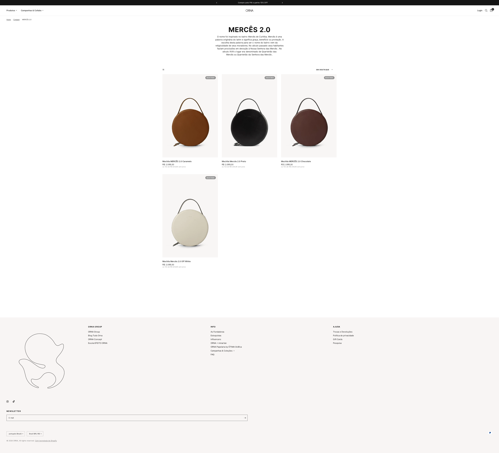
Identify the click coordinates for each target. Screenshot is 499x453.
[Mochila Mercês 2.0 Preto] (249, 115)
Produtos (10, 10)
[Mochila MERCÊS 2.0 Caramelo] (190, 115)
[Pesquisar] (486, 10)
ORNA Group (94, 332)
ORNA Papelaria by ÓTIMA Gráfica (226, 347)
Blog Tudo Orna (95, 335)
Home (8, 20)
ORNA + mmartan (219, 343)
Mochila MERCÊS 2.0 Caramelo (177, 161)
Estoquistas (216, 335)
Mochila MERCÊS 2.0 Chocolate (296, 161)
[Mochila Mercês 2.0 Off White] (190, 215)
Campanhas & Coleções (221, 350)
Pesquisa (337, 343)
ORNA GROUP (95, 327)
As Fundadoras (217, 332)
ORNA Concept (95, 339)
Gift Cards (337, 339)
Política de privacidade (343, 335)
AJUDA (336, 327)
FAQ (212, 354)
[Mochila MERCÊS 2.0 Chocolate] (309, 115)
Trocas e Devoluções (342, 332)
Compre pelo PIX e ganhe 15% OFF (249, 3)
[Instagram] (9, 401)
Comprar (16, 20)
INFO (213, 327)
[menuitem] (12, 10)
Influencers (216, 339)
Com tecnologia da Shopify (46, 441)
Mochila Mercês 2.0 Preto (234, 161)
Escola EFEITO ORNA (97, 343)
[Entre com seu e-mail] (245, 418)
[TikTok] (15, 401)
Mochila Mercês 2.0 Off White (176, 261)
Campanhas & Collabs (31, 10)
